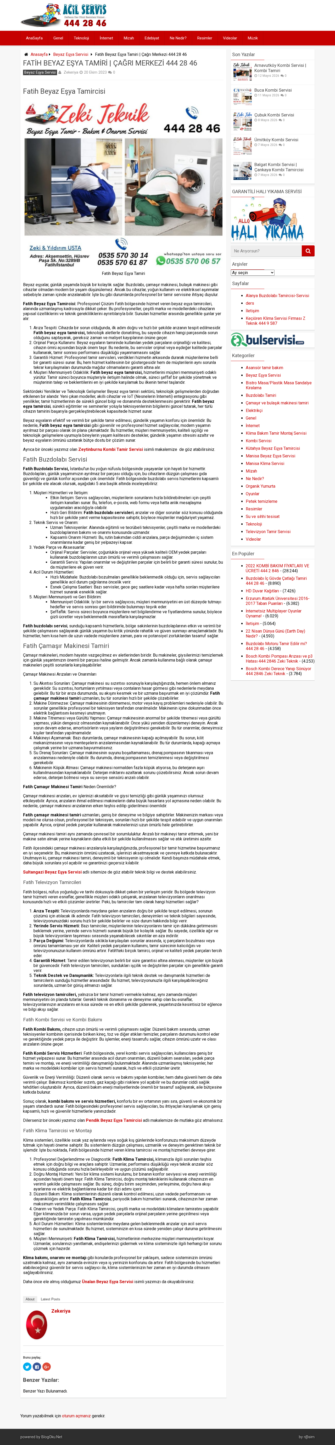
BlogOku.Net (51, 1437)
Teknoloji (81, 38)
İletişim (252, 310)
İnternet (106, 38)
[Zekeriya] (36, 1337)
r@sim (309, 1437)
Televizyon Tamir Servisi (268, 531)
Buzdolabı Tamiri (261, 395)
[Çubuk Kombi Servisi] (242, 129)
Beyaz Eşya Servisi (70, 54)
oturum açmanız (76, 1415)
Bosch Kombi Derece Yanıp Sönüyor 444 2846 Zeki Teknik (278, 671)
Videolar (230, 38)
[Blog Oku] (64, 25)
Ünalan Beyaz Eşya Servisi (107, 1281)
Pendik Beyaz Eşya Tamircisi (114, 1120)
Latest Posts (50, 1299)
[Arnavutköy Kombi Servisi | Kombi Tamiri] (242, 79)
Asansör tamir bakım (264, 367)
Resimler (204, 38)
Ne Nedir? (178, 38)
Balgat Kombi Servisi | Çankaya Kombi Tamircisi (279, 167)
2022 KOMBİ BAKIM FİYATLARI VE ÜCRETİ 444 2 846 (277, 568)
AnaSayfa (34, 38)
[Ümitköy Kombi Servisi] (242, 153)
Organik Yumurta (260, 486)
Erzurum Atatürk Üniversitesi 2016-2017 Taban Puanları (278, 601)
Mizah (129, 38)
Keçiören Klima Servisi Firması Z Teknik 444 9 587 (275, 321)
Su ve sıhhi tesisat (263, 516)
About (30, 1299)
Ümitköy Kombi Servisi (276, 139)
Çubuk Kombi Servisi (274, 114)
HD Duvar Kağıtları (262, 590)
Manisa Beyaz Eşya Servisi (270, 455)
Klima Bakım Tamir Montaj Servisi (276, 433)
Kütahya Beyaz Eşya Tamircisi (273, 448)
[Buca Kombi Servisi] (242, 104)
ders (250, 303)
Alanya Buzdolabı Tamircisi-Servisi (277, 295)
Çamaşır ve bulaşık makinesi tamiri (277, 402)
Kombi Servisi (258, 440)
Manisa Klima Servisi (265, 463)
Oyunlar (252, 493)
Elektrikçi (254, 410)
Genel (58, 38)
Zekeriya (71, 72)
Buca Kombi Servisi (273, 90)
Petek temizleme (261, 501)
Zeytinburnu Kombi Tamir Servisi (110, 449)
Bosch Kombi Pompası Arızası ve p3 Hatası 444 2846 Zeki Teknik (279, 659)
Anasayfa (39, 54)
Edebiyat (152, 38)
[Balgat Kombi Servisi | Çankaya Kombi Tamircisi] (242, 178)
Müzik (253, 38)
